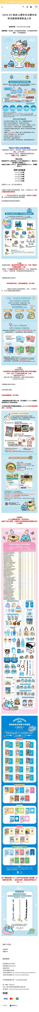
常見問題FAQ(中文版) (9, 963)
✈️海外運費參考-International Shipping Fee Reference (19, 972)
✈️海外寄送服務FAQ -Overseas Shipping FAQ (16, 975)
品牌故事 (5, 949)
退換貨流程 (6, 968)
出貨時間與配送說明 (8, 970)
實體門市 (5, 951)
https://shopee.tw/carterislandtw (19, 989)
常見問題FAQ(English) (9, 966)
